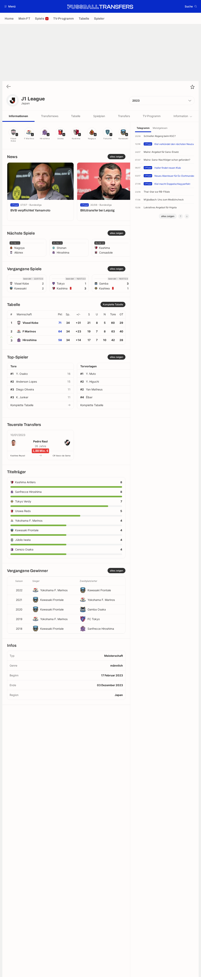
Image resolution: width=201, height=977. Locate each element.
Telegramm (143, 127)
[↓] (187, 216)
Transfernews (49, 116)
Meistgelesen (160, 127)
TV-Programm (152, 116)
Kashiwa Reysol (17, 455)
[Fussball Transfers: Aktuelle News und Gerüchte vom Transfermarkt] (100, 6)
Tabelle (75, 116)
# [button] (11, 314)
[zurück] (8, 86)
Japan (25, 103)
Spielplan (99, 116)
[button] (10, 6)
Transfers (124, 116)
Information (181, 116)
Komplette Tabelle (21, 405)
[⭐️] (192, 87)
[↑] (180, 216)
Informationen (18, 116)
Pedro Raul (40, 441)
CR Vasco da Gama (61, 455)
